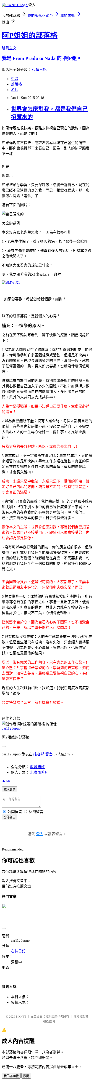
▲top (6, 780)
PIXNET (21, 1016)
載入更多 (10, 789)
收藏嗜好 (37, 767)
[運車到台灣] (11, 282)
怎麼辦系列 (39, 772)
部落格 (16, 84)
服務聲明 (49, 1021)
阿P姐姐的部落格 (29, 35)
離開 (26, 1076)
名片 (14, 90)
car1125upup (11, 728)
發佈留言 (10, 817)
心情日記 (39, 70)
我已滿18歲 (11, 1076)
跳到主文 (9, 48)
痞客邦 (38, 754)
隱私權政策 (80, 1016)
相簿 (14, 79)
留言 (48, 754)
